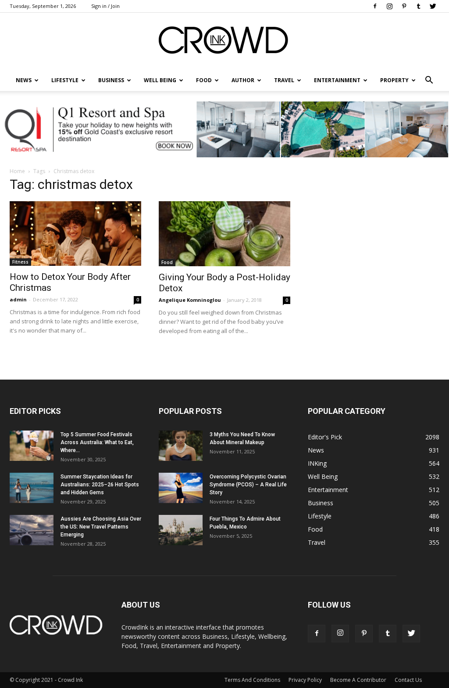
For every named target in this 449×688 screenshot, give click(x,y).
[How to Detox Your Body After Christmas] (75, 233)
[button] (428, 80)
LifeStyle (64, 80)
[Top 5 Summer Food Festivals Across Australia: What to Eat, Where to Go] (31, 446)
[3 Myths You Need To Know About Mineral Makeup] (181, 446)
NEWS (24, 80)
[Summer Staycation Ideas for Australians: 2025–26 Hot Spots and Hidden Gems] (31, 488)
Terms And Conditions (252, 680)
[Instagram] (389, 6)
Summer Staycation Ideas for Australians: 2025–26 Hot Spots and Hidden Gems (100, 485)
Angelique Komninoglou (190, 300)
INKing (317, 463)
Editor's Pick (325, 437)
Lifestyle (319, 516)
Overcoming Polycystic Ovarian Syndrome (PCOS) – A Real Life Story (248, 485)
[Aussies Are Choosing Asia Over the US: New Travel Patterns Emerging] (31, 530)
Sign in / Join (105, 6)
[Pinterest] (403, 6)
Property (394, 80)
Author (243, 80)
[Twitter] (432, 6)
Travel (284, 80)
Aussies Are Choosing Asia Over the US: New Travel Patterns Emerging (101, 527)
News (316, 450)
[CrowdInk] (224, 42)
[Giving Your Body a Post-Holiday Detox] (224, 233)
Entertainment (337, 80)
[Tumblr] (418, 6)
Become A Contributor (358, 680)
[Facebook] (374, 6)
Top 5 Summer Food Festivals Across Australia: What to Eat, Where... (97, 442)
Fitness (20, 262)
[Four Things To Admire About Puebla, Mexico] (181, 530)
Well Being (160, 80)
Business (111, 80)
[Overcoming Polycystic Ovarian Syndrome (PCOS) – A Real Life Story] (181, 488)
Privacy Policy (305, 680)
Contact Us (408, 680)
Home (17, 171)
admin (18, 299)
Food (204, 80)
